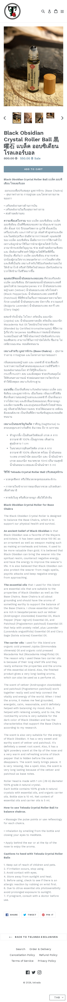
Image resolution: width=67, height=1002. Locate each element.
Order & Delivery (40, 949)
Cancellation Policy (22, 955)
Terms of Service (22, 960)
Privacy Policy (47, 960)
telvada (36, 982)
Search (20, 949)
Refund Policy (48, 955)
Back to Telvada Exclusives (36, 936)
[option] (16, 117)
